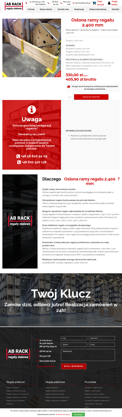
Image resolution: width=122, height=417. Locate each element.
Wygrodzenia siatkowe (93, 404)
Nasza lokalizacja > (46, 366)
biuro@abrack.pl (82, 3)
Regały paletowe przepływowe (57, 397)
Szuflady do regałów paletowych (97, 400)
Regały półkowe (13, 387)
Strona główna (72, 30)
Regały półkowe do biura (16, 391)
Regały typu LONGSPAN (16, 400)
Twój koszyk (100, 3)
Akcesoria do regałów (89, 30)
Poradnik (10, 404)
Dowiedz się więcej (63, 414)
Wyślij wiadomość (74, 366)
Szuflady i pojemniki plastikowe (97, 397)
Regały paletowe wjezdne (55, 391)
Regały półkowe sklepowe (17, 397)
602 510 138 (66, 3)
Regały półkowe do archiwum (18, 394)
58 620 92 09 (55, 3)
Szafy (87, 407)
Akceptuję (78, 414)
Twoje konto (114, 3)
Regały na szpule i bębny (94, 394)
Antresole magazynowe (93, 387)
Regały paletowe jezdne (55, 394)
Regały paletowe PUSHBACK (56, 400)
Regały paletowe (52, 387)
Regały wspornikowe (93, 391)
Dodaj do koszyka (91, 97)
